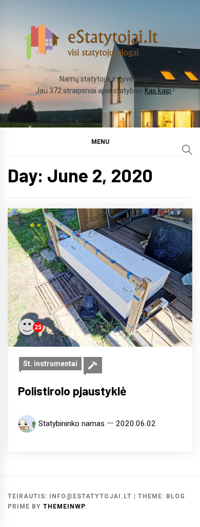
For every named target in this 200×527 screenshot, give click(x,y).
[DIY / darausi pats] (93, 365)
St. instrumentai (50, 364)
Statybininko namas (71, 423)
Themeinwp (64, 506)
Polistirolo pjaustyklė (72, 391)
